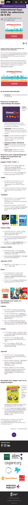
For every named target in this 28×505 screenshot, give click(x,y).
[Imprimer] (24, 43)
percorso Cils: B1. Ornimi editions (13, 189)
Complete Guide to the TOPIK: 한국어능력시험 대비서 (15, 252)
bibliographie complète (7, 66)
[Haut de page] (14, 435)
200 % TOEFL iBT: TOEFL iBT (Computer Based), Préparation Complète (14, 167)
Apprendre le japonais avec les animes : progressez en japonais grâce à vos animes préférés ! (15, 370)
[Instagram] (5, 445)
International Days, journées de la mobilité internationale (14, 53)
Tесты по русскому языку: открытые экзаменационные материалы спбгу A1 (15, 276)
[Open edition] (9, 478)
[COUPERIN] (13, 464)
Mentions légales (14, 498)
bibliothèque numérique (10, 421)
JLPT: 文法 (15, 264)
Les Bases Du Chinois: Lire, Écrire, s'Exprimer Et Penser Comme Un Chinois (15, 315)
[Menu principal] (2, 2)
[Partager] (26, 43)
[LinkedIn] (8, 445)
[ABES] (17, 457)
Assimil (24, 107)
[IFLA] (7, 457)
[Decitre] (22, 478)
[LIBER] (8, 470)
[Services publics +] (13, 486)
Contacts (14, 503)
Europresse (7, 94)
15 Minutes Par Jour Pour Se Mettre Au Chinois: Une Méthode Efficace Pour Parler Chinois (15, 322)
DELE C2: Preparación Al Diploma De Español (15, 207)
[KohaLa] (17, 470)
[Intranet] (26, 2)
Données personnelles (14, 500)
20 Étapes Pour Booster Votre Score (15, 173)
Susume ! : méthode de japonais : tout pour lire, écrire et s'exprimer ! (15, 362)
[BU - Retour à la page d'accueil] (8, 2)
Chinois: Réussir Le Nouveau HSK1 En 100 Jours (15, 233)
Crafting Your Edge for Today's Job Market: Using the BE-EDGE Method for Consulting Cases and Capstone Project (15, 410)
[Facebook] (2, 445)
